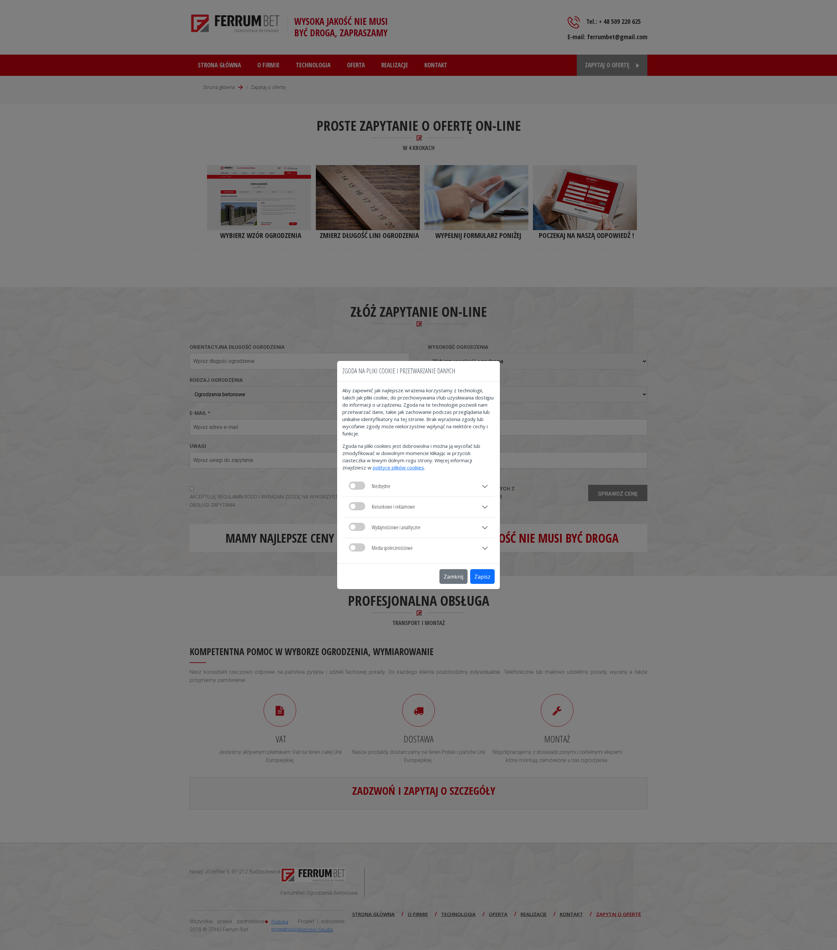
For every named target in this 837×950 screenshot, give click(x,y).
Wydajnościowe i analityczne (396, 527)
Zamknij (453, 576)
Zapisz (482, 576)
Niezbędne (381, 486)
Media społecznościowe (392, 547)
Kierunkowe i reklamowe (393, 506)
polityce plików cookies (398, 467)
